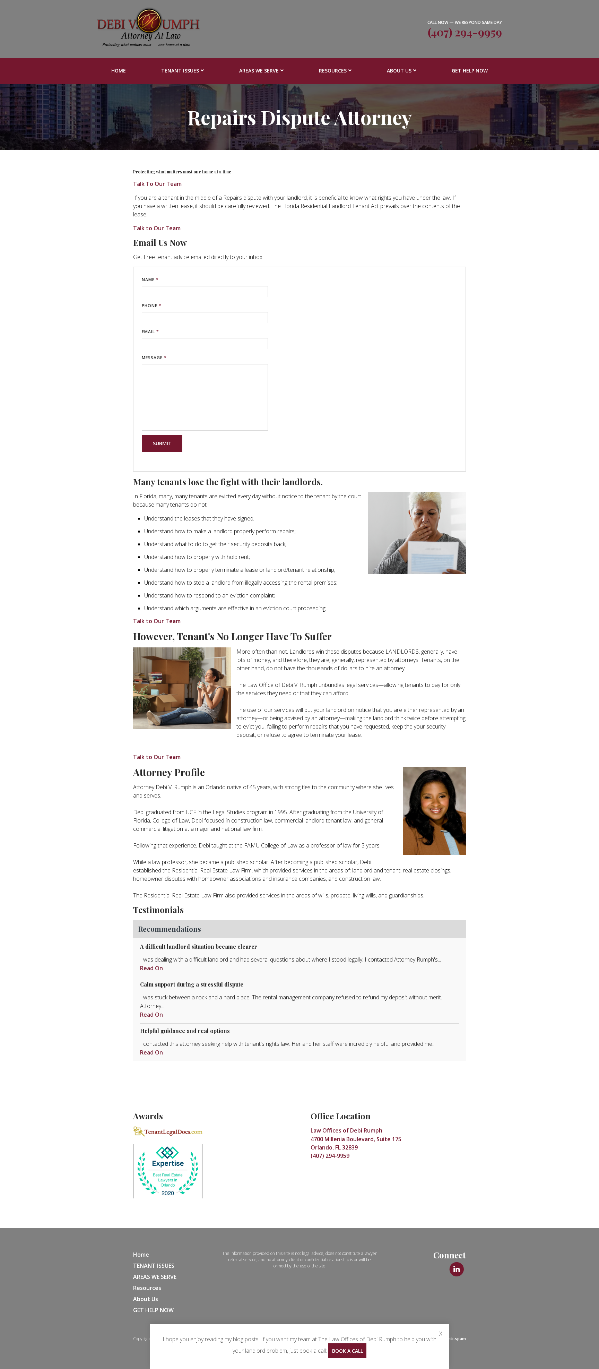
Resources (333, 70)
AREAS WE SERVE (259, 70)
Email (150, 332)
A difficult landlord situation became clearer (198, 946)
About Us (399, 70)
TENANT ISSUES (180, 70)
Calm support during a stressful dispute (191, 984)
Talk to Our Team (157, 228)
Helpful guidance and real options (185, 1030)
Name (150, 280)
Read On (151, 968)
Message (154, 358)
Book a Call (347, 1351)
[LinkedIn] (457, 1269)
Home (118, 70)
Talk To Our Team (157, 184)
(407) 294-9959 (465, 31)
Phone (152, 306)
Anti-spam (455, 1339)
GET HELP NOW (470, 70)
